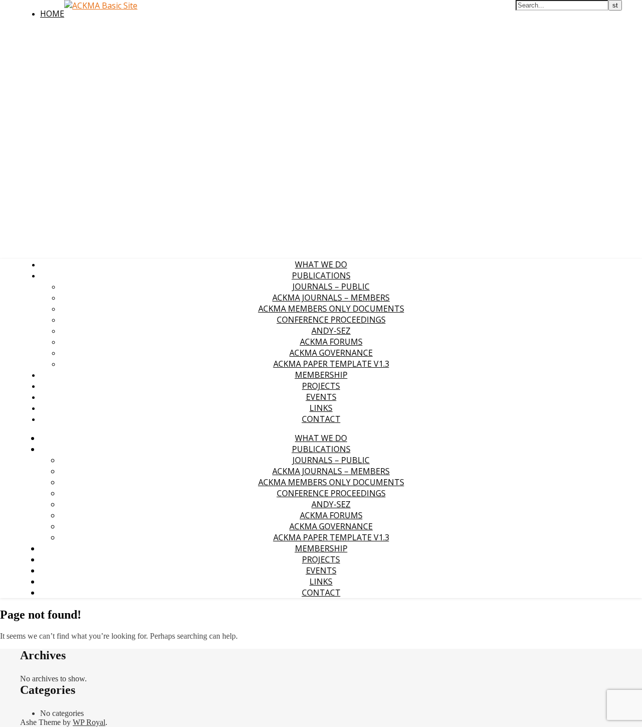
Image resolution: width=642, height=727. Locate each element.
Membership (321, 374)
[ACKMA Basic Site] (100, 5)
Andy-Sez (331, 330)
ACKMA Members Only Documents (331, 308)
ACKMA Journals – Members (331, 297)
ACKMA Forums (331, 341)
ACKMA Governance (331, 352)
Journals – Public (331, 286)
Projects (321, 385)
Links (321, 407)
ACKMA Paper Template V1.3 (331, 363)
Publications (321, 275)
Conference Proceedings (331, 319)
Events (321, 396)
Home (52, 13)
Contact (321, 418)
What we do (321, 264)
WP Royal (89, 722)
